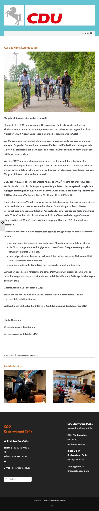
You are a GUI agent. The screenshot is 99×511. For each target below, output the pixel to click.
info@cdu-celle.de (21, 468)
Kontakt (62, 500)
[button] (6, 387)
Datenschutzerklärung (51, 500)
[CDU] (49, 6)
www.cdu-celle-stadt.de (79, 428)
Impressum (38, 500)
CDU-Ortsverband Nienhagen (27, 355)
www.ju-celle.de (75, 460)
